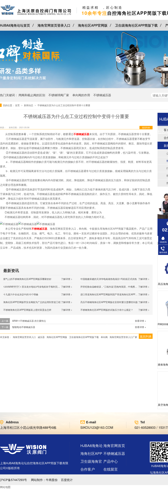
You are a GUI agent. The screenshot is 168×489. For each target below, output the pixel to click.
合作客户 (87, 469)
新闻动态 (29, 105)
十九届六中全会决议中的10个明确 (20, 294)
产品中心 (110, 461)
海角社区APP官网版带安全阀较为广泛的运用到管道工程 (32, 302)
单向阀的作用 (81, 95)
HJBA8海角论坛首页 (15, 25)
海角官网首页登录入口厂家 (123, 337)
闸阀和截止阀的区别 (32, 95)
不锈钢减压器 (102, 95)
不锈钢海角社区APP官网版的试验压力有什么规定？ (106, 309)
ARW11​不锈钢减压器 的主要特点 (29, 320)
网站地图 (5, 487)
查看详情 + (140, 320)
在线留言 (110, 469)
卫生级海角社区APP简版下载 (136, 25)
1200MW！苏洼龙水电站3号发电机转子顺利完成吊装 (33, 286)
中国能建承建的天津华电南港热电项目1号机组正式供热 (108, 279)
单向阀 (104, 337)
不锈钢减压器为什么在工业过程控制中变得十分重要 (63, 105)
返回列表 (146, 127)
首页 (17, 105)
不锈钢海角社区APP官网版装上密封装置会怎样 (27, 309)
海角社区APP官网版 (92, 25)
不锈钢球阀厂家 (58, 95)
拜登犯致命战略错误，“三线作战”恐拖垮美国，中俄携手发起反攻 (113, 286)
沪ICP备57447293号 (13, 480)
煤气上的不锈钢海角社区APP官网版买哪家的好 (27, 279)
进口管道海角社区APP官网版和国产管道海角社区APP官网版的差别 (114, 294)
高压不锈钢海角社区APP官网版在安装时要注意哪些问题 (109, 302)
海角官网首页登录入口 (54, 25)
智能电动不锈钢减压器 (23, 327)
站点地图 (87, 476)
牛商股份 (52, 480)
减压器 (41, 337)
